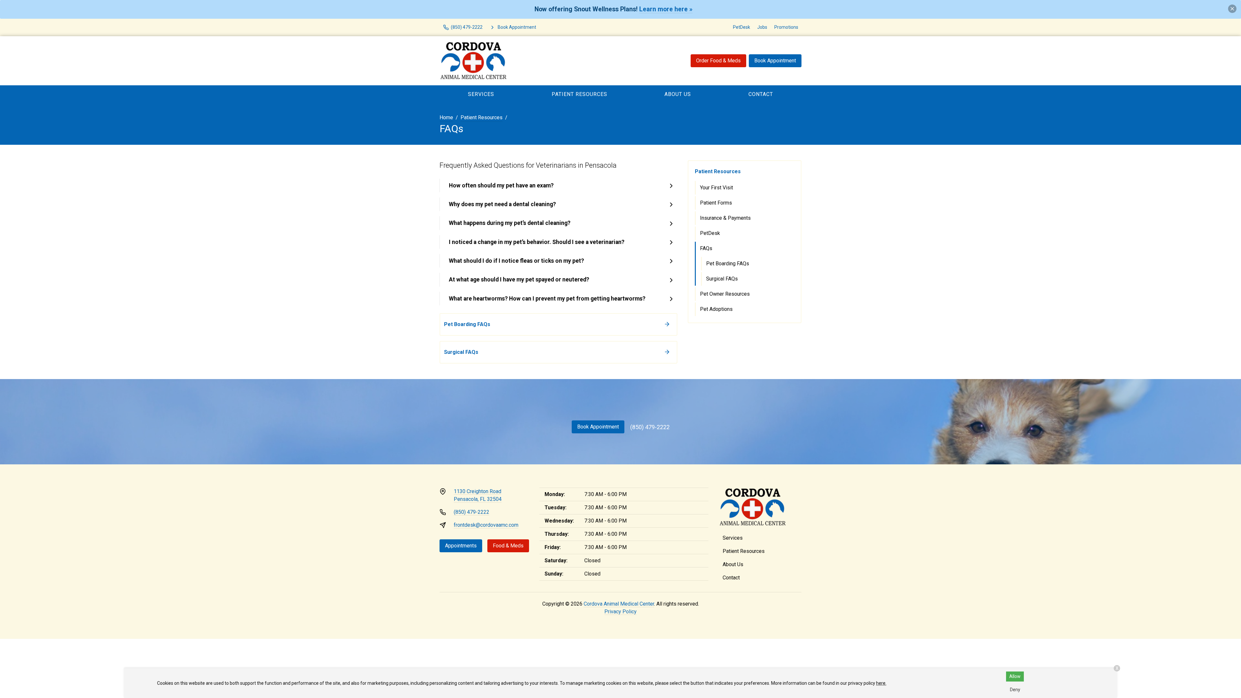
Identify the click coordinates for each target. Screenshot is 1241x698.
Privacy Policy (620, 611)
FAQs (706, 248)
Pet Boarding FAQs (727, 263)
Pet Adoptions (716, 309)
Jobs (762, 27)
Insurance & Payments (725, 218)
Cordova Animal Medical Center (619, 604)
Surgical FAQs (722, 279)
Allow (1015, 676)
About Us (677, 94)
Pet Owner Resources (725, 294)
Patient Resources (579, 94)
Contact (760, 94)
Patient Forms (716, 203)
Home (446, 117)
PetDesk (741, 27)
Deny (1015, 689)
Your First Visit (716, 188)
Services (481, 94)
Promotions (786, 27)
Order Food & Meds (718, 61)
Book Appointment (775, 61)
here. (881, 683)
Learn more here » (666, 9)
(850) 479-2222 (650, 427)
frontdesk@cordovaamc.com (486, 525)
